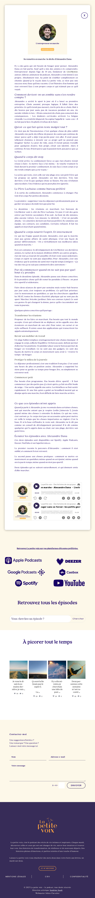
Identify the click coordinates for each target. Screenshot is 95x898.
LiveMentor (72, 72)
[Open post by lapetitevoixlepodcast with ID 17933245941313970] (38, 670)
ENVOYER (76, 785)
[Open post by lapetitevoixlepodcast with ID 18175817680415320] (76, 670)
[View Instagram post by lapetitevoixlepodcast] (25, 676)
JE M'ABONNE (47, 868)
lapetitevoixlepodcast (18, 662)
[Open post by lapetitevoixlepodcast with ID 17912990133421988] (57, 670)
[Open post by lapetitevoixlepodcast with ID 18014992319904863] (19, 670)
